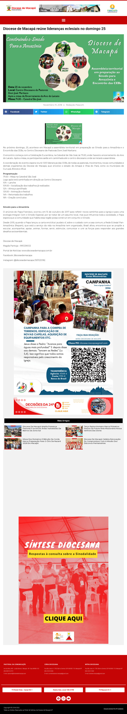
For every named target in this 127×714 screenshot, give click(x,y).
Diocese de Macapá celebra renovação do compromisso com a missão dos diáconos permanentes (102, 441)
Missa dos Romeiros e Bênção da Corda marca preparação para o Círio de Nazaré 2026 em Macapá (42, 441)
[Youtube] (68, 698)
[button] (63, 20)
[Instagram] (63, 698)
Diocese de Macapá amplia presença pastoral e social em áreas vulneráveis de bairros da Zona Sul (42, 428)
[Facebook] (58, 698)
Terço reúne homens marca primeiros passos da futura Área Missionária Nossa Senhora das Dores (103, 428)
